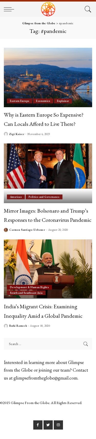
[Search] (87, 9)
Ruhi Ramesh (18, 325)
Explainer (63, 101)
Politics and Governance (44, 197)
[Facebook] (37, 425)
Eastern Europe (19, 101)
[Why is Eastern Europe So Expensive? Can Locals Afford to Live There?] (48, 77)
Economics (43, 101)
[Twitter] (48, 425)
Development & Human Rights (29, 287)
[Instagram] (58, 425)
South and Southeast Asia (26, 293)
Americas (16, 197)
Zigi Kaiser (16, 134)
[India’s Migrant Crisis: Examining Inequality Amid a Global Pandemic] (48, 269)
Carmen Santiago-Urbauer (27, 229)
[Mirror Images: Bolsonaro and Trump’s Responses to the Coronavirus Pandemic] (48, 173)
